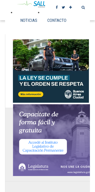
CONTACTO (56, 20)
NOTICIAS (28, 20)
